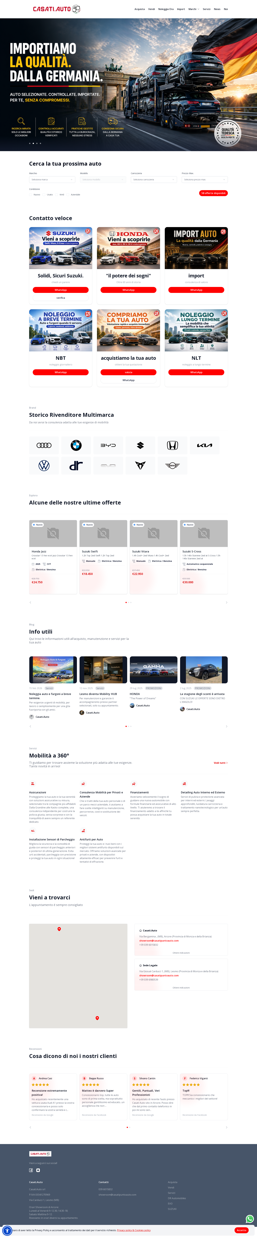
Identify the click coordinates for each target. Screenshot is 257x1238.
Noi (226, 9)
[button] (97, 1018)
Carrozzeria (136, 173)
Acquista (140, 9)
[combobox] (52, 179)
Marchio (33, 173)
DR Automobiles (177, 1198)
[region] (128, 562)
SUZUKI (172, 1209)
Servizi (206, 9)
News (217, 9)
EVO (170, 1203)
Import (181, 9)
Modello (84, 173)
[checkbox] (30, 194)
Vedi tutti (220, 762)
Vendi (151, 9)
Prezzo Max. (188, 173)
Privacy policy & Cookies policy (134, 1230)
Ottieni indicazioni (181, 952)
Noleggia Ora (166, 9)
